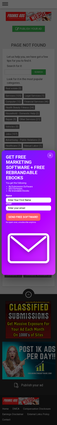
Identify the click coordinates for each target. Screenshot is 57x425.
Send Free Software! (23, 217)
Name (9, 196)
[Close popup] (50, 155)
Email (9, 204)
